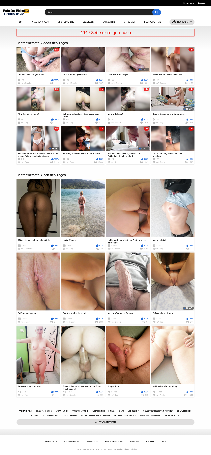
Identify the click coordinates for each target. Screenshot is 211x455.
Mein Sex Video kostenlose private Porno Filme (101, 449)
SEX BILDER (88, 22)
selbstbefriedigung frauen (95, 415)
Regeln (150, 441)
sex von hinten (44, 411)
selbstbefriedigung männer (158, 411)
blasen (34, 416)
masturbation (62, 411)
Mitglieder (129, 22)
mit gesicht (134, 411)
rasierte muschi (80, 411)
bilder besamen (98, 411)
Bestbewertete (152, 22)
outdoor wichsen (51, 415)
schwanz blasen (184, 411)
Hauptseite (20, 22)
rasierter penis (25, 411)
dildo (121, 411)
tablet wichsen (171, 416)
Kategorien (108, 22)
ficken (111, 411)
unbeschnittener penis (150, 415)
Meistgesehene (66, 22)
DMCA (164, 441)
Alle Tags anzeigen (105, 422)
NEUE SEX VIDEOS (40, 22)
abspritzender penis (125, 415)
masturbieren (70, 416)
